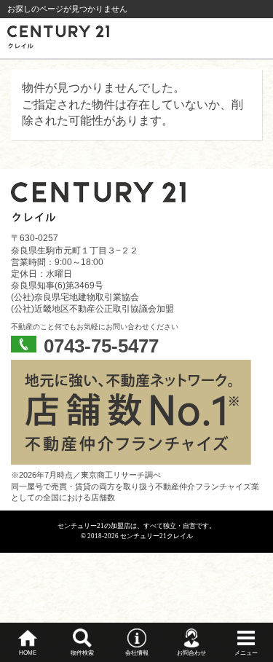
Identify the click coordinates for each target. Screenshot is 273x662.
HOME (27, 653)
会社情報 (137, 653)
